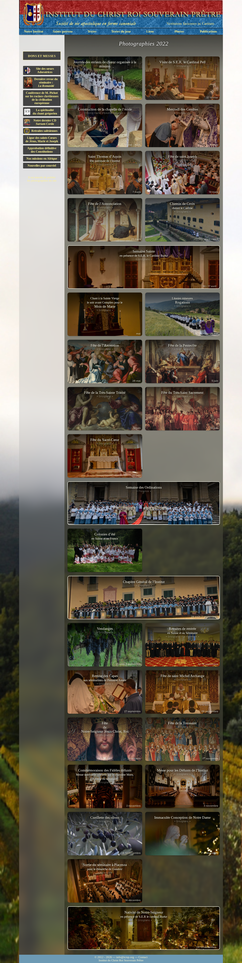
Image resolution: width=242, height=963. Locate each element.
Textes (92, 31)
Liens (150, 31)
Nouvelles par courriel (42, 165)
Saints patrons (63, 31)
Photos (179, 31)
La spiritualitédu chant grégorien (45, 111)
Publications (208, 31)
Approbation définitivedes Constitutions (41, 150)
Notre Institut (33, 31)
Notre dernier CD (44, 122)
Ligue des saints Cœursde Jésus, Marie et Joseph (42, 139)
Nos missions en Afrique (41, 158)
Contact (142, 957)
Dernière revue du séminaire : (46, 82)
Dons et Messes (42, 56)
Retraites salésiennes (44, 130)
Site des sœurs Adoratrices (45, 70)
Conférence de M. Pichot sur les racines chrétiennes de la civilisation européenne (41, 98)
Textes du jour (121, 31)
